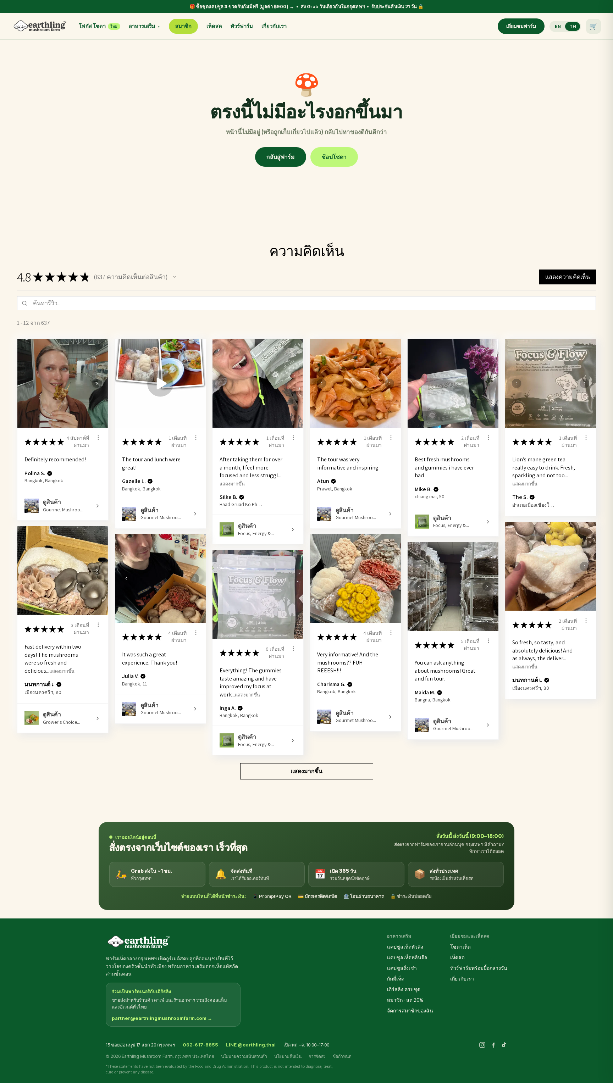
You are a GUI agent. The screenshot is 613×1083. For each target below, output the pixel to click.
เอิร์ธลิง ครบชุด (403, 989)
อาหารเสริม (144, 26)
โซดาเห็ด (460, 947)
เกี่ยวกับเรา (274, 26)
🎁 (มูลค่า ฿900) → (306, 6)
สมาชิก (183, 26)
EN (558, 26)
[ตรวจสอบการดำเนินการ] (98, 438)
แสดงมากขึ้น (232, 483)
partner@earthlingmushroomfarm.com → (162, 1018)
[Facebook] (493, 1045)
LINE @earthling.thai (251, 1045)
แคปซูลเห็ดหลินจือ (407, 957)
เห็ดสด (214, 26)
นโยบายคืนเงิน (288, 1056)
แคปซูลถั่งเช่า (402, 968)
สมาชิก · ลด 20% (405, 1000)
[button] (174, 277)
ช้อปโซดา (334, 156)
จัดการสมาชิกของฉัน (410, 1010)
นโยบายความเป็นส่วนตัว (244, 1056)
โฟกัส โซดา (98, 26)
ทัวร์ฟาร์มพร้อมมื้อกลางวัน (478, 968)
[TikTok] (504, 1045)
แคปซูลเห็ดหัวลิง (405, 947)
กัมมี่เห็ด (395, 979)
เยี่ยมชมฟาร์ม (521, 26)
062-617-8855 (200, 1045)
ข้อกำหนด (342, 1056)
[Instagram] (482, 1045)
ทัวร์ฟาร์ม (242, 26)
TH (572, 26)
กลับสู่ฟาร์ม (280, 156)
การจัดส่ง (317, 1056)
